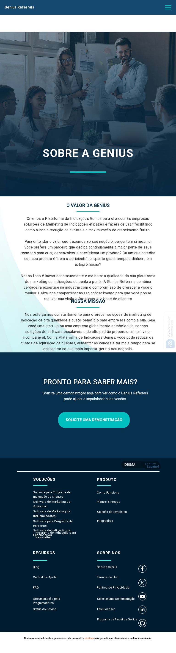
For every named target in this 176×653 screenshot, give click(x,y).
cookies (89, 638)
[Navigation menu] (168, 7)
